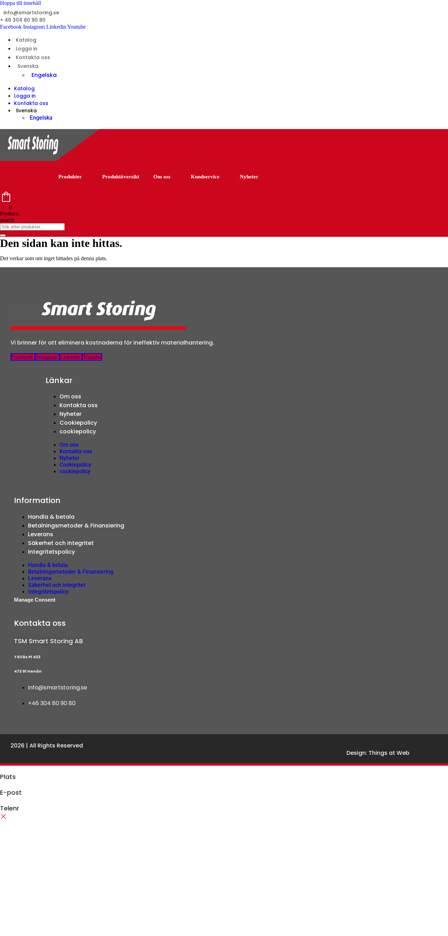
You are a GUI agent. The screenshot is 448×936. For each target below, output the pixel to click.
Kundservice (205, 176)
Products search (9, 217)
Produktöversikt (120, 176)
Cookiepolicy (78, 423)
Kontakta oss (33, 57)
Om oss (161, 176)
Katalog (26, 39)
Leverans (40, 534)
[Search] (3, 235)
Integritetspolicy (51, 552)
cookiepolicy (77, 431)
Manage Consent (34, 600)
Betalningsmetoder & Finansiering (76, 526)
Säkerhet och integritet (61, 543)
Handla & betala (51, 517)
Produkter (70, 176)
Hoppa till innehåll (20, 3)
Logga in (26, 48)
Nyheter (249, 176)
